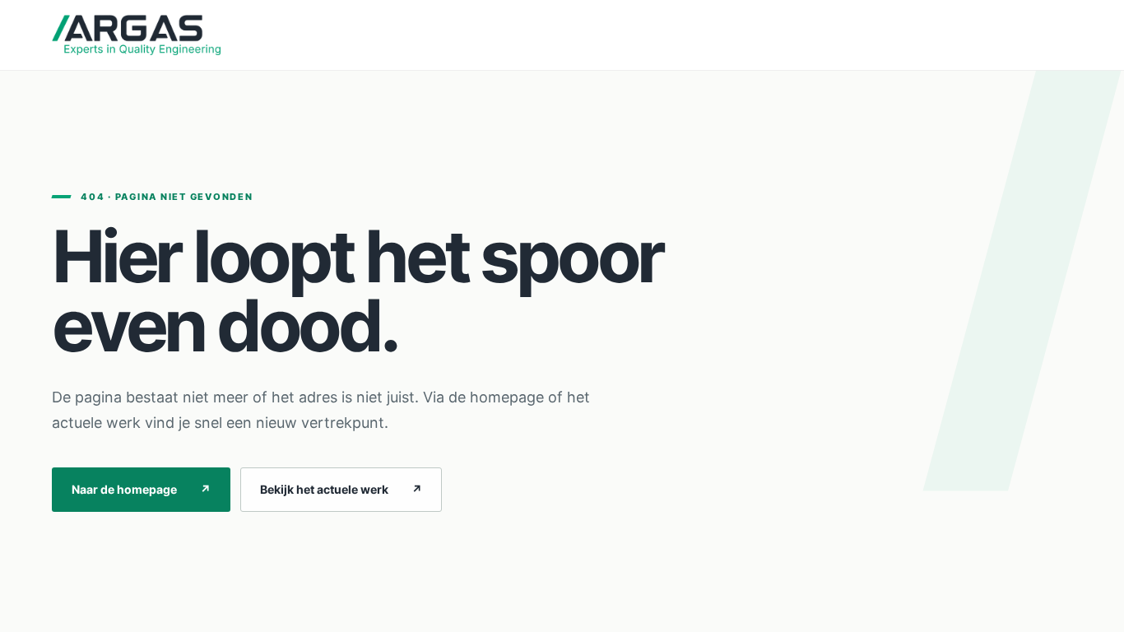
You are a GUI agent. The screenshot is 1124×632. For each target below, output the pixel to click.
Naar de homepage (141, 489)
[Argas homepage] (136, 35)
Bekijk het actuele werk (341, 489)
